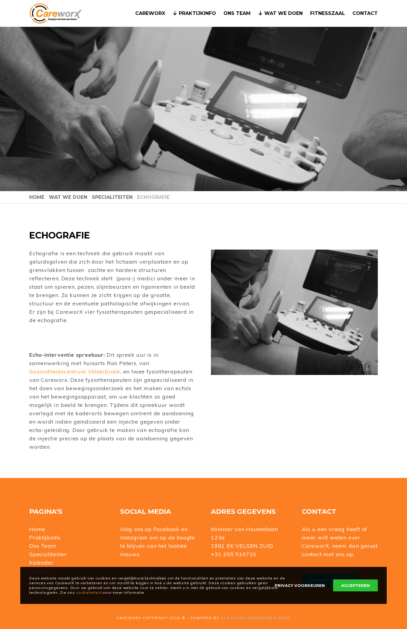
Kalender (41, 562)
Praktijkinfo (44, 537)
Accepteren (355, 585)
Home (37, 529)
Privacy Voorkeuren (300, 585)
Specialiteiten (47, 554)
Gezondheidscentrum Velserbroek (74, 371)
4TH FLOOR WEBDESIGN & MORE (256, 618)
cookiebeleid (89, 592)
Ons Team (42, 545)
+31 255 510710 (234, 554)
